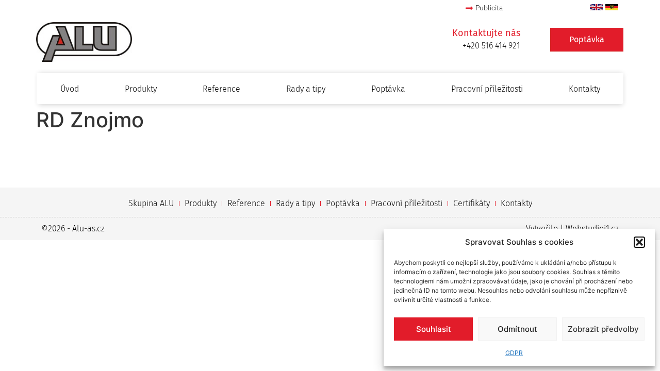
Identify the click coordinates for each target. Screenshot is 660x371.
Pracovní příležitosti (487, 89)
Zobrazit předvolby (603, 329)
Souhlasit (433, 329)
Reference (221, 89)
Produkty (141, 89)
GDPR (514, 353)
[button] (639, 242)
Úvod (69, 89)
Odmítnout (517, 329)
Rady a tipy (305, 89)
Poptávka (388, 89)
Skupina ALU (151, 203)
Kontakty (584, 89)
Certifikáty (471, 203)
